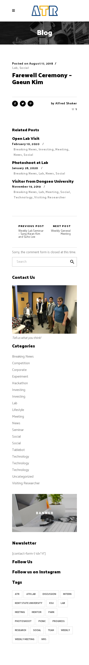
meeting (20, 612)
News (18, 155)
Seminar (18, 430)
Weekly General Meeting (61, 230)
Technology (23, 197)
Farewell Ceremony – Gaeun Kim (42, 79)
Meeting (61, 149)
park (51, 612)
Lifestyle (18, 410)
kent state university (28, 603)
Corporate (19, 370)
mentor (36, 612)
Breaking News (25, 149)
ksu (51, 603)
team (51, 630)
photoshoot (23, 621)
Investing (46, 149)
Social (24, 68)
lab (63, 603)
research (20, 630)
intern (67, 594)
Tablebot (18, 450)
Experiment (20, 377)
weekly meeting (24, 639)
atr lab (31, 594)
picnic (42, 621)
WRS (43, 639)
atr (17, 594)
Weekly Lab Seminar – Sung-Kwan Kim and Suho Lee (31, 232)
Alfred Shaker (66, 103)
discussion (49, 594)
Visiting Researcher (49, 197)
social (37, 630)
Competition (21, 363)
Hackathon (20, 383)
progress (58, 621)
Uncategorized (22, 477)
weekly (65, 630)
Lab (15, 68)
